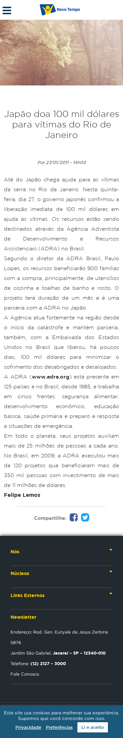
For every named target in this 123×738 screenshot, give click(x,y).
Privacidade (28, 727)
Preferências (59, 727)
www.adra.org (51, 377)
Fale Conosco (24, 674)
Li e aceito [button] (92, 727)
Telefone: (38, 663)
